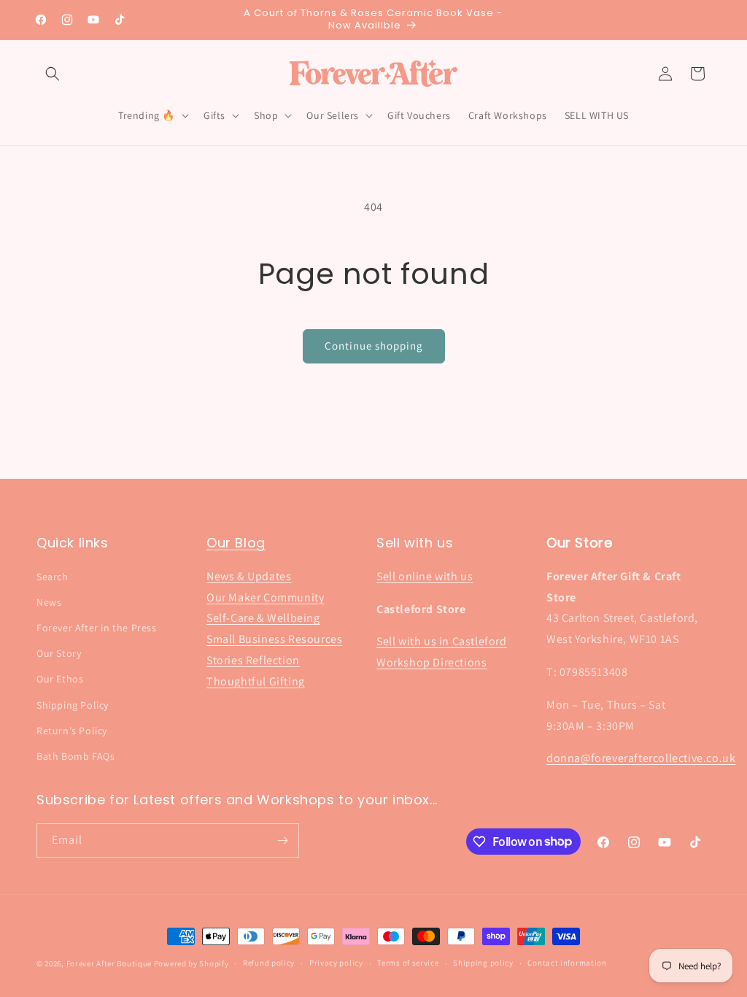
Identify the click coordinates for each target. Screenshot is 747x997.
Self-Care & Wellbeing (263, 617)
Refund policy (269, 963)
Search (52, 576)
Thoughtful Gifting (255, 681)
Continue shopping (374, 346)
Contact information (566, 963)
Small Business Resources (274, 639)
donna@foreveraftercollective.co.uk (640, 758)
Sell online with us (424, 576)
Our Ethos (59, 678)
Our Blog (236, 543)
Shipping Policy (72, 705)
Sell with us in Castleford (441, 641)
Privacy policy (336, 963)
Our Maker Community (265, 597)
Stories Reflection (253, 660)
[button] (52, 74)
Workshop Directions (431, 662)
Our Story (58, 653)
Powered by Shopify (191, 963)
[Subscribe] (282, 840)
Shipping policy (483, 963)
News (48, 602)
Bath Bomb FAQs (75, 756)
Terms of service (407, 963)
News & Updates (248, 576)
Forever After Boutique (109, 963)
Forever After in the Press (96, 627)
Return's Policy (71, 730)
